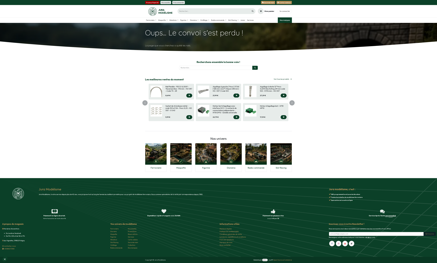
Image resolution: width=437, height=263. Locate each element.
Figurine (206, 167)
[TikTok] (351, 243)
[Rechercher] (252, 11)
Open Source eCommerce (282, 260)
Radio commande (256, 167)
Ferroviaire (156, 167)
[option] (218, 102)
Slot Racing (281, 167)
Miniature (113, 240)
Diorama (231, 167)
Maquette (181, 167)
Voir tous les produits (281, 79)
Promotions (132, 231)
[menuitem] (151, 20)
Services (131, 237)
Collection (131, 245)
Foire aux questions (227, 240)
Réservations (132, 234)
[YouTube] (345, 243)
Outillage (113, 245)
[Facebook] (332, 243)
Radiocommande (116, 248)
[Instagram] (338, 243)
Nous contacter (225, 245)
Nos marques (285, 20)
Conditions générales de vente (231, 234)
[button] (189, 96)
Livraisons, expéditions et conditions (233, 237)
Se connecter (284, 11)
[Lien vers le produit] (156, 154)
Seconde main (133, 242)
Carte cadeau (133, 240)
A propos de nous (226, 242)
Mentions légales (226, 229)
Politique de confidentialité (229, 231)
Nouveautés (132, 229)
